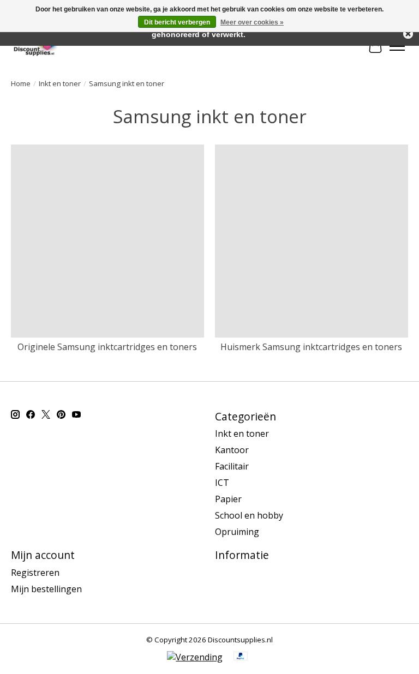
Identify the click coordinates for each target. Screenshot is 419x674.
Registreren (35, 573)
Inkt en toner (60, 83)
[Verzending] (195, 657)
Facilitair (232, 466)
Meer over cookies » (252, 22)
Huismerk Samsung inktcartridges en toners (311, 347)
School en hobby (249, 515)
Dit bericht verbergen (177, 22)
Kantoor (232, 450)
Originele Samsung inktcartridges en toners (107, 347)
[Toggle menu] (397, 46)
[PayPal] (241, 657)
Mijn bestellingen (46, 589)
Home (21, 83)
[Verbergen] (408, 34)
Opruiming (237, 532)
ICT (222, 483)
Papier (228, 499)
